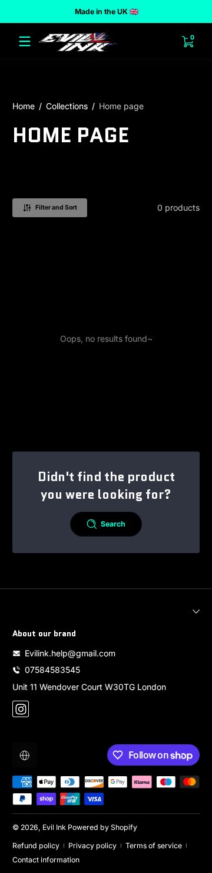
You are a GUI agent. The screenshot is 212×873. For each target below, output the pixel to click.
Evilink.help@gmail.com (70, 653)
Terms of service (153, 845)
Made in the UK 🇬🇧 (106, 11)
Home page (121, 106)
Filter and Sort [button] (56, 207)
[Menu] (24, 41)
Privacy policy (92, 845)
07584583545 (52, 670)
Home (23, 106)
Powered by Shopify (102, 827)
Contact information (46, 859)
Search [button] (113, 523)
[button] (24, 755)
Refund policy (35, 845)
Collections (67, 106)
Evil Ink (54, 827)
